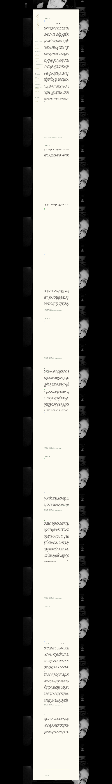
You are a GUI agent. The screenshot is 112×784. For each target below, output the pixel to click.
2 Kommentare (46, 770)
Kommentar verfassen (53, 137)
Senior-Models (66, 683)
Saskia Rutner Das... (37, 94)
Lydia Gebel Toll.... (37, 77)
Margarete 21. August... (38, 84)
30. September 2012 (47, 18)
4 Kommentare (46, 598)
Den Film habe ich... (37, 54)
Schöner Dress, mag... (38, 74)
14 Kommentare (46, 137)
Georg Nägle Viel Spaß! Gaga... (39, 87)
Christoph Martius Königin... (38, 44)
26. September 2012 (47, 606)
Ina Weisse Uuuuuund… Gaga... (39, 64)
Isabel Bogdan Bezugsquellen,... (39, 41)
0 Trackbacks (60, 137)
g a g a (45, 136)
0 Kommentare (46, 310)
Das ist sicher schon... (38, 51)
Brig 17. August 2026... (38, 97)
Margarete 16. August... (38, 100)
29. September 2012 (47, 366)
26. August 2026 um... (38, 61)
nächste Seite (46, 775)
